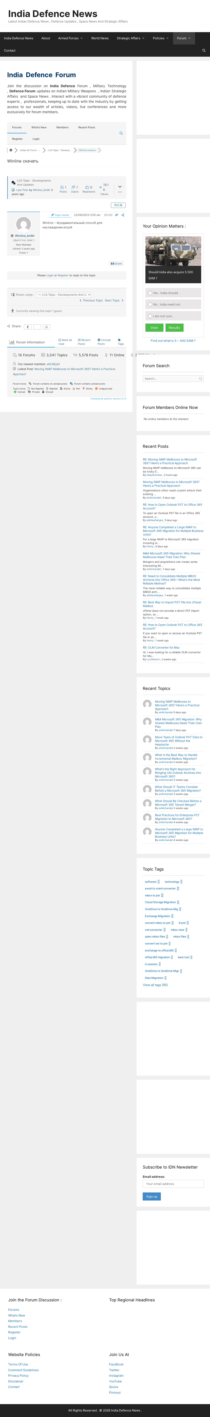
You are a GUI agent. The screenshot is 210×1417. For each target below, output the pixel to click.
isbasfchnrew (154, 474)
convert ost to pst (156, 943)
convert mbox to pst (157, 922)
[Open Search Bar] (204, 50)
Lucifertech (153, 659)
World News (100, 38)
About (45, 38)
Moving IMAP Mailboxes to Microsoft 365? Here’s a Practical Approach (171, 483)
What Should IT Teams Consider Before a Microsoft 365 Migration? (178, 788)
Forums (17, 127)
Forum (181, 38)
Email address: (154, 1177)
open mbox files (155, 936)
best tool (183, 957)
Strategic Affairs (128, 38)
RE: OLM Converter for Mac (161, 647)
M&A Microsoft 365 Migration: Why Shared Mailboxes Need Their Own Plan (171, 555)
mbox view (177, 929)
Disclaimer (16, 1381)
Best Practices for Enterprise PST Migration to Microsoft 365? (177, 816)
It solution (151, 964)
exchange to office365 (159, 950)
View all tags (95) (155, 985)
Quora (113, 1387)
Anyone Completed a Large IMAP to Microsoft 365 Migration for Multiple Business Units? (179, 832)
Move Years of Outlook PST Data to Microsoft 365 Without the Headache (178, 740)
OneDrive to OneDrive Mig (161, 909)
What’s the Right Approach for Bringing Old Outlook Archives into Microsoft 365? (178, 772)
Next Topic (113, 300)
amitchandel (154, 497)
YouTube (115, 1381)
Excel (182, 922)
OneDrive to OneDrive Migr (162, 970)
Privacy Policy (18, 1376)
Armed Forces (68, 38)
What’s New (39, 127)
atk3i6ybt (53, 364)
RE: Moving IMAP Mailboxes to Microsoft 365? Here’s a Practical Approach (170, 461)
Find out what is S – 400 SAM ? (173, 341)
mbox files (179, 936)
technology (172, 881)
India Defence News (52, 13)
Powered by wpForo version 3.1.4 (108, 398)
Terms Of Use (18, 1364)
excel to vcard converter (160, 888)
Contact (9, 50)
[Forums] (10, 150)
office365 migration (157, 957)
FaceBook (116, 1364)
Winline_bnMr (41, 190)
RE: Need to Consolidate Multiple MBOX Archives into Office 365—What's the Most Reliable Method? (171, 579)
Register (17, 138)
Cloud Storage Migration (160, 902)
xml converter (153, 929)
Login (36, 138)
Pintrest (115, 1392)
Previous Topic (92, 300)
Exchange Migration (157, 916)
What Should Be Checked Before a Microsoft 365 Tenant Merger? (178, 802)
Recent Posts (86, 127)
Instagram (116, 1376)
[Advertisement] (176, 101)
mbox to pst (152, 895)
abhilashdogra (155, 520)
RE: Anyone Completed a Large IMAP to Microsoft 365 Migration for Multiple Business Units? (173, 530)
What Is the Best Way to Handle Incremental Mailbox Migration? (176, 756)
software (150, 881)
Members (62, 127)
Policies (158, 38)
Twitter (114, 1370)
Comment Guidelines (23, 1370)
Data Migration (154, 977)
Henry (150, 546)
